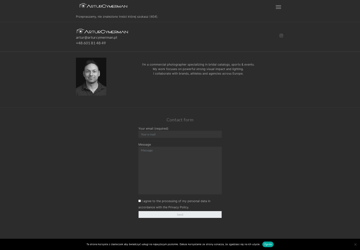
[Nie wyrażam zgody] (355, 244)
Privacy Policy (178, 207)
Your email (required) (153, 128)
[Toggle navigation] (277, 7)
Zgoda (268, 244)
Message (144, 144)
